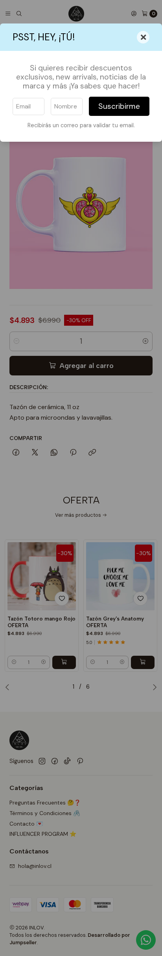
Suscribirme (119, 106)
